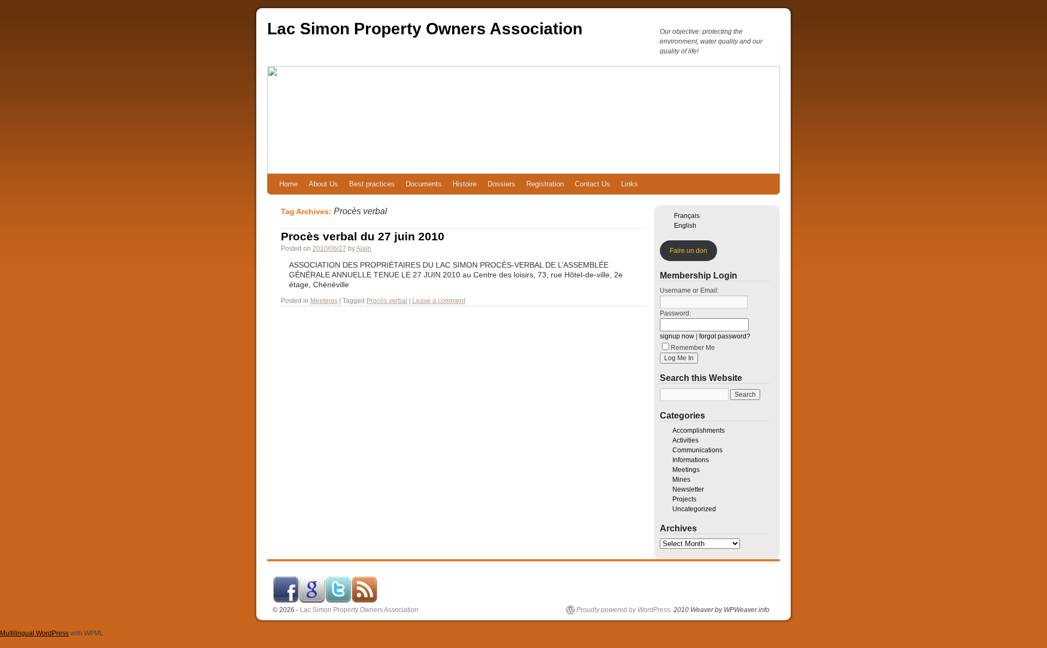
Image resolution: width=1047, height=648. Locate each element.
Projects (684, 499)
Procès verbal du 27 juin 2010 (362, 236)
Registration (545, 184)
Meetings (324, 301)
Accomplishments (698, 430)
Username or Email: (689, 290)
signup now (677, 336)
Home (288, 184)
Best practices (372, 184)
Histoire (465, 184)
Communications (697, 450)
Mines (681, 479)
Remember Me (693, 348)
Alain (363, 248)
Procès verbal (386, 301)
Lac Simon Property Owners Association (424, 29)
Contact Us (592, 184)
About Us (323, 184)
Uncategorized (694, 509)
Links (629, 184)
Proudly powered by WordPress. (624, 610)
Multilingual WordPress (34, 633)
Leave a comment (438, 301)
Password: (675, 313)
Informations (690, 460)
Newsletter (688, 489)
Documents (424, 184)
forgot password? (724, 336)
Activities (685, 440)
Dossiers (501, 184)
